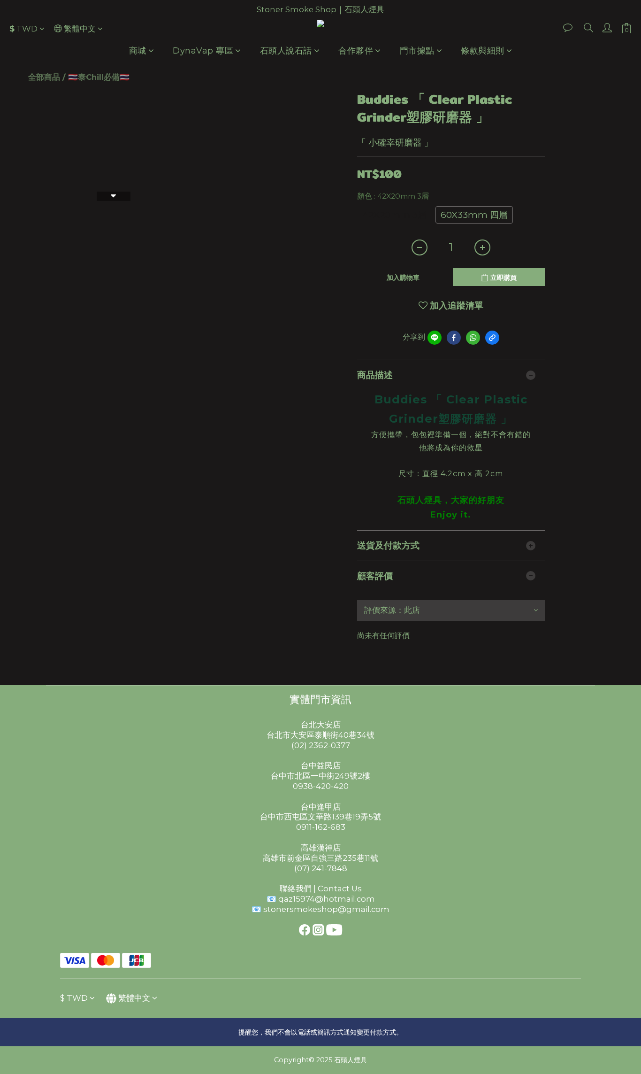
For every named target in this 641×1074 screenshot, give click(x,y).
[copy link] (492, 338)
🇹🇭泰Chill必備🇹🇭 (99, 77)
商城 (137, 51)
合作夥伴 (355, 51)
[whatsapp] (473, 338)
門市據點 (417, 51)
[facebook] (454, 338)
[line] (434, 338)
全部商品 (44, 77)
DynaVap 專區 (203, 51)
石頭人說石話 (286, 51)
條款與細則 (482, 51)
